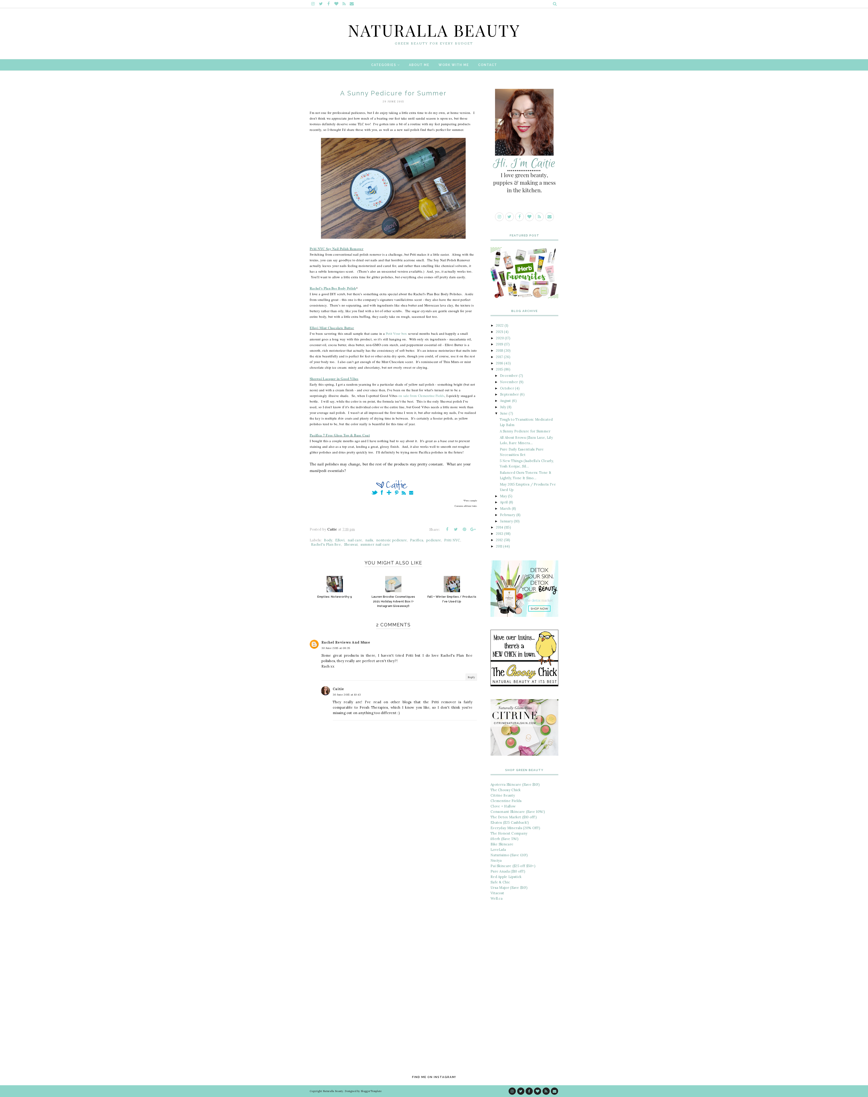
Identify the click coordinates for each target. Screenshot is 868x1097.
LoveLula (498, 849)
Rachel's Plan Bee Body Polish (333, 288)
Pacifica (416, 540)
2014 (499, 527)
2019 (499, 344)
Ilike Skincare (502, 844)
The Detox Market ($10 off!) (514, 817)
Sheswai (351, 544)
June (504, 413)
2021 (499, 332)
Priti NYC (452, 540)
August (505, 401)
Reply (471, 677)
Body (328, 540)
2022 (500, 325)
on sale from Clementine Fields (421, 395)
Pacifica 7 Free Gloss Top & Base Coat (340, 435)
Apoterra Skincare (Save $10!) (515, 784)
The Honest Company (509, 833)
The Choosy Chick (506, 790)
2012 (499, 540)
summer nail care (375, 544)
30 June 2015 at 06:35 (335, 648)
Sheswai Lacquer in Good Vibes (334, 378)
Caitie (338, 689)
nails (369, 540)
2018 (499, 350)
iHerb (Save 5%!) (505, 839)
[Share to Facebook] (447, 529)
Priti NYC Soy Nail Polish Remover (336, 248)
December (509, 375)
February (507, 515)
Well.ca (496, 898)
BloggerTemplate (371, 1091)
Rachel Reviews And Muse (345, 642)
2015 (499, 369)
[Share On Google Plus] (473, 529)
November (509, 382)
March (505, 508)
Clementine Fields (506, 801)
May (503, 496)
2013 (499, 533)
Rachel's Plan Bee (326, 544)
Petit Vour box (396, 333)
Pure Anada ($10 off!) (508, 871)
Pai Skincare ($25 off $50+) (513, 866)
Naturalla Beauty (434, 30)
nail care (355, 540)
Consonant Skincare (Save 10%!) (518, 811)
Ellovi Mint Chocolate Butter (332, 327)
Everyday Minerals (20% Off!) (515, 828)
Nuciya (496, 860)
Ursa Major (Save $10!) (509, 887)
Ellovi (339, 540)
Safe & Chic (500, 882)
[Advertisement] (524, 980)
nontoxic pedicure (391, 540)
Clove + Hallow (503, 806)
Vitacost (497, 893)
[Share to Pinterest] (464, 529)
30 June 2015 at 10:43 (347, 694)
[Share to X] (455, 529)
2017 (499, 357)
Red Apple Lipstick (506, 877)
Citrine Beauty (503, 795)
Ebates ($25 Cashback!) (510, 822)
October (507, 388)
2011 (499, 546)
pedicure (433, 540)
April (504, 502)
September (509, 394)
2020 (500, 338)
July (503, 407)
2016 (499, 363)
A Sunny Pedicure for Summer (525, 431)
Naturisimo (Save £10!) (509, 855)
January (506, 521)
